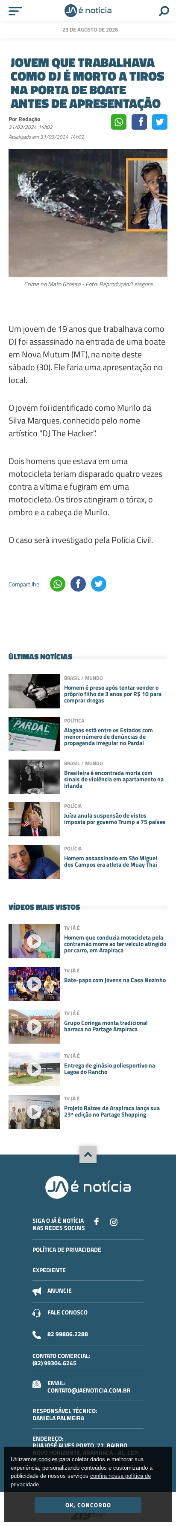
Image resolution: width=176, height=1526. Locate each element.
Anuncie (59, 1290)
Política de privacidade (66, 1249)
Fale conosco (67, 1312)
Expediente (49, 1269)
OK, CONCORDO (88, 1504)
